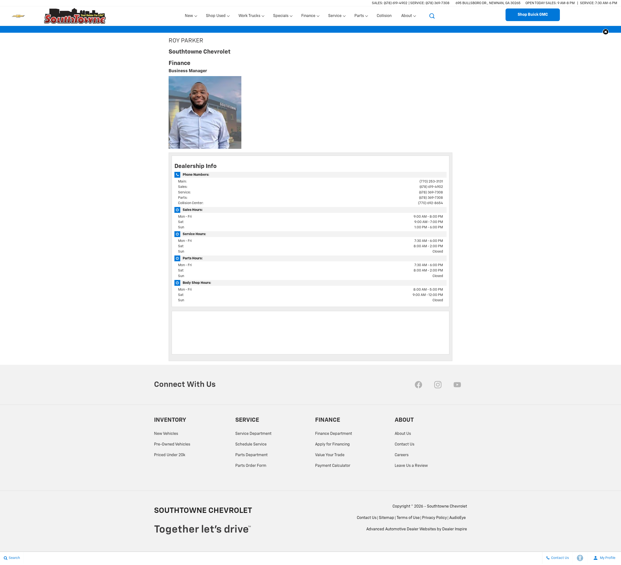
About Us (403, 434)
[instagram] (438, 384)
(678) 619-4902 (431, 187)
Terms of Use (408, 518)
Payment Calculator (332, 466)
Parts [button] (359, 17)
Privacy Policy (434, 518)
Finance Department (333, 434)
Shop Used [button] (216, 17)
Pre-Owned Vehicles (172, 444)
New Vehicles (166, 434)
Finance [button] (308, 17)
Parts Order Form (250, 466)
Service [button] (335, 17)
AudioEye (457, 518)
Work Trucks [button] (249, 17)
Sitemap (386, 518)
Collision (384, 16)
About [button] (406, 17)
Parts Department (251, 455)
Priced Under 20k (169, 455)
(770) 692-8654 (430, 203)
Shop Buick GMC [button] (533, 15)
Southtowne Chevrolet (447, 507)
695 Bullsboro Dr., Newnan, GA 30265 (488, 3)
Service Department (253, 434)
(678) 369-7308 (431, 192)
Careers (402, 455)
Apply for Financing (332, 444)
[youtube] (457, 384)
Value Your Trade (329, 455)
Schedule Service (251, 444)
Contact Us (404, 444)
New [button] (190, 17)
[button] (432, 16)
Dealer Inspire (454, 529)
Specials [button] (280, 17)
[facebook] (418, 384)
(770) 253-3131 (431, 181)
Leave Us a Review (411, 466)
